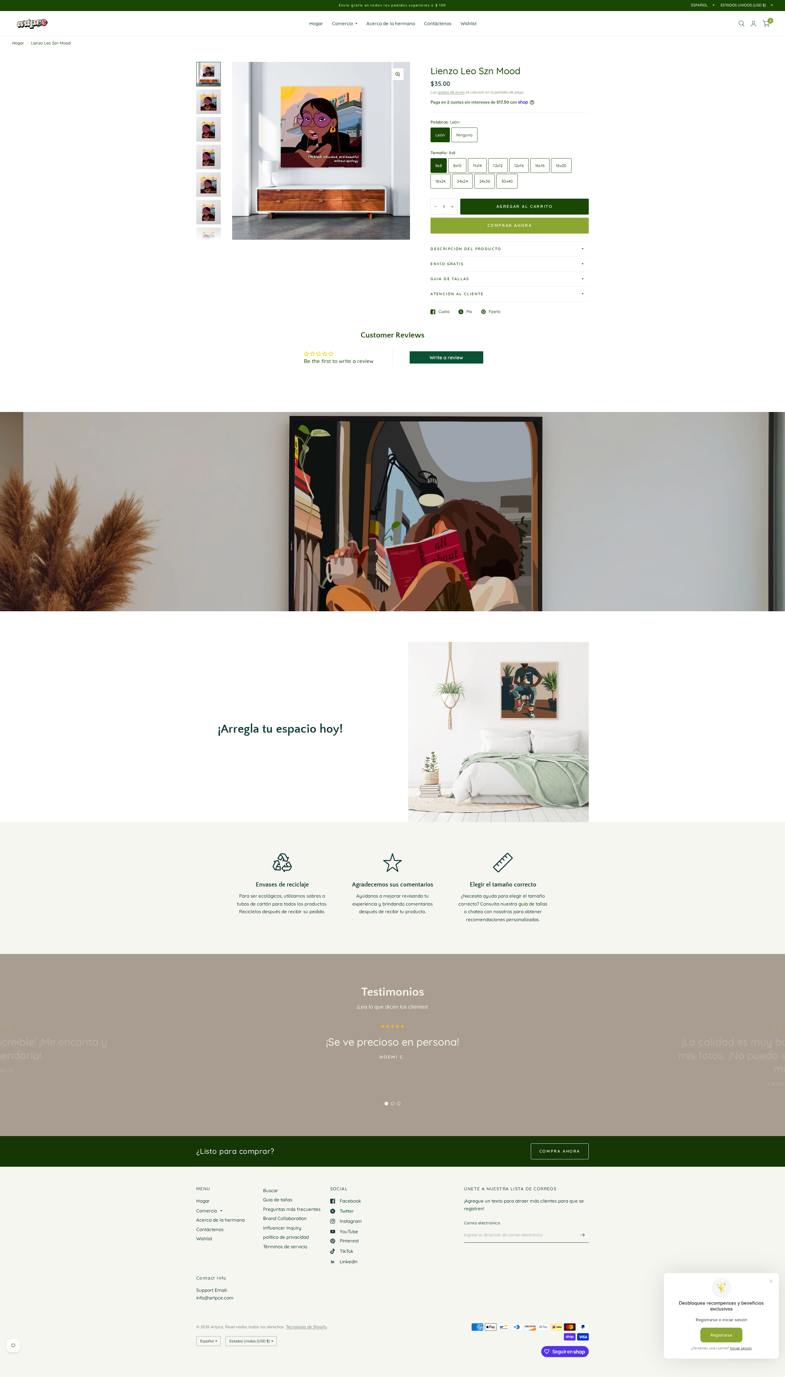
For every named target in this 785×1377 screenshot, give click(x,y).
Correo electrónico (482, 1222)
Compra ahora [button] (559, 1151)
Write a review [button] (446, 357)
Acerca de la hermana (390, 23)
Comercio (342, 23)
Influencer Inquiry (282, 1228)
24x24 (462, 181)
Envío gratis (447, 263)
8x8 (438, 165)
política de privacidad (286, 1237)
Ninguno (464, 134)
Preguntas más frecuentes (291, 1209)
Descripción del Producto (466, 248)
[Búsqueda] (742, 23)
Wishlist (469, 23)
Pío (469, 311)
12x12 (498, 165)
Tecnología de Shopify (306, 1326)
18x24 (440, 181)
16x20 (561, 165)
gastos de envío (451, 92)
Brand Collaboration (285, 1218)
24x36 (484, 181)
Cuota (444, 311)
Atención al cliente (457, 294)
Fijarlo (494, 311)
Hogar (316, 23)
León (440, 134)
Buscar (270, 1190)
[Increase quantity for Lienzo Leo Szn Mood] (452, 206)
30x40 (507, 181)
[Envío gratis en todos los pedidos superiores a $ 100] (392, 5)
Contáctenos (437, 23)
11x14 (477, 165)
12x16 (519, 165)
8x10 (457, 165)
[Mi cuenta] (754, 23)
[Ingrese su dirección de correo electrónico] (582, 1235)
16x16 (540, 165)
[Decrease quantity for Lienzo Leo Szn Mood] (435, 206)
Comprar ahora (510, 225)
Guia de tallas (450, 279)
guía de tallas (533, 904)
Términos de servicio (285, 1246)
